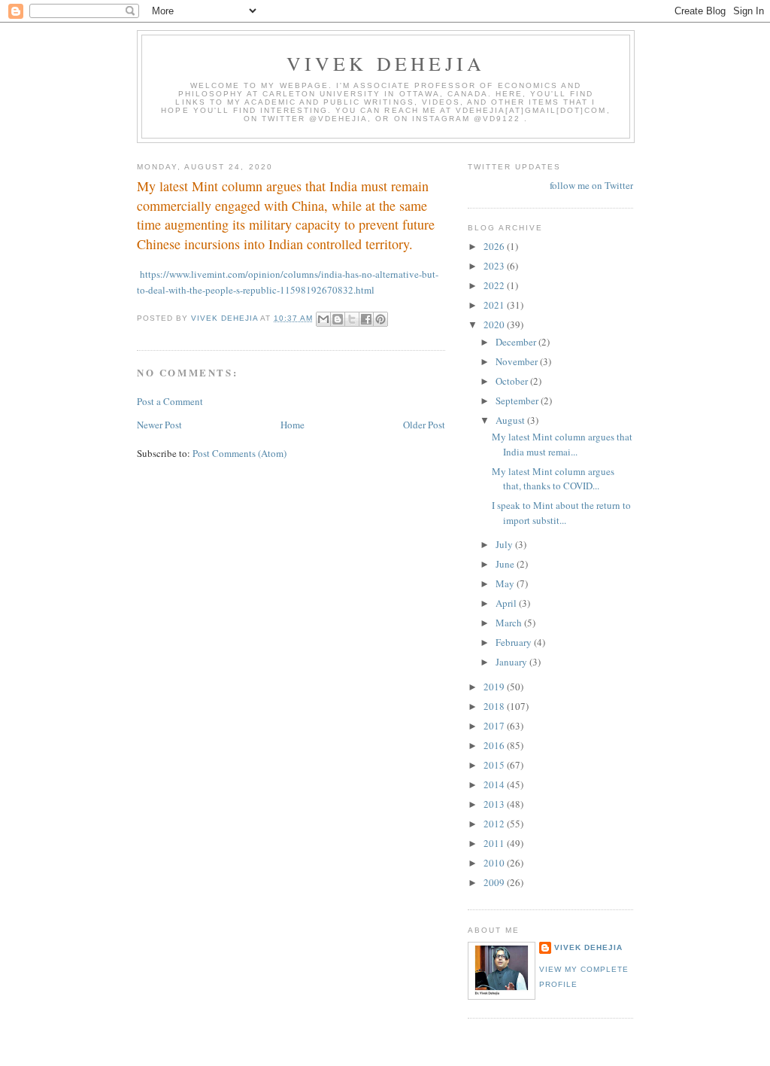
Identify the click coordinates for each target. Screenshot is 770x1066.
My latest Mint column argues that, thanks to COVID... (553, 478)
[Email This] (323, 319)
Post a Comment (170, 401)
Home (292, 424)
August (511, 420)
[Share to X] (351, 319)
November (518, 361)
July (505, 544)
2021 (495, 305)
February (515, 642)
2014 (495, 784)
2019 (495, 686)
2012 (495, 823)
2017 (495, 725)
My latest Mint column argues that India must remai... (562, 444)
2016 (495, 745)
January (512, 662)
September (518, 400)
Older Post (424, 424)
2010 (495, 863)
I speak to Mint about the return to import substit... (561, 512)
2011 (495, 843)
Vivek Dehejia (588, 947)
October (513, 381)
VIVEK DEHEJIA (386, 63)
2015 (495, 765)
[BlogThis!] (337, 319)
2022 (495, 285)
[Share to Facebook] (366, 319)
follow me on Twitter (591, 185)
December (517, 342)
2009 (495, 882)
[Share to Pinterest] (380, 319)
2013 (495, 804)
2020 (495, 324)
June (506, 564)
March (510, 622)
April (507, 603)
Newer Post (159, 424)
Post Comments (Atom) (239, 453)
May (506, 583)
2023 (495, 266)
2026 (495, 246)
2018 (495, 706)
